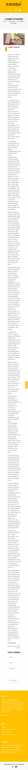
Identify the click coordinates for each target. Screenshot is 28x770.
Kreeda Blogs (12, 21)
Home (4, 21)
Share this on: (12, 646)
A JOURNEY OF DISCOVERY (14, 47)
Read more (4, 715)
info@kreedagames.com (11, 752)
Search (3, 727)
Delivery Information (8, 729)
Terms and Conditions (8, 734)
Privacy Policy (5, 732)
